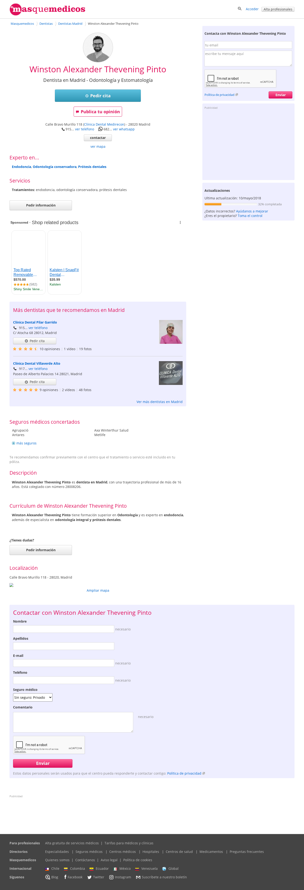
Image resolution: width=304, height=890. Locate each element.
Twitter (98, 877)
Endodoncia (21, 166)
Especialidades (57, 851)
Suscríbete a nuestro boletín (164, 877)
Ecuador (102, 868)
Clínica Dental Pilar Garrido (35, 322)
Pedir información (41, 205)
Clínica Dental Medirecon (104, 124)
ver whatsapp (124, 129)
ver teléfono (84, 129)
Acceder (252, 9)
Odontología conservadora (54, 166)
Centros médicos (122, 851)
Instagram (123, 877)
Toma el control (250, 215)
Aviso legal (109, 860)
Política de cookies (137, 860)
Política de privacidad (219, 95)
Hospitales (150, 851)
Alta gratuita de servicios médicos (72, 843)
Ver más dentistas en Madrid (160, 401)
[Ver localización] (98, 585)
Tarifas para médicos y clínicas (128, 843)
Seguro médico (25, 689)
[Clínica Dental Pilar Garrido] (171, 342)
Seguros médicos (89, 851)
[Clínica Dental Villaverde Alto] (171, 383)
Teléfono (20, 672)
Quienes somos (57, 860)
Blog (54, 877)
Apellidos (20, 638)
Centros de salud (179, 851)
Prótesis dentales (92, 166)
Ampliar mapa (98, 590)
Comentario (23, 707)
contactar (98, 137)
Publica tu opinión (100, 111)
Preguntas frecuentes (247, 851)
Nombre (20, 621)
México (125, 868)
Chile (55, 868)
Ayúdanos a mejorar (252, 211)
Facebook (75, 877)
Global (173, 868)
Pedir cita (100, 95)
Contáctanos (85, 860)
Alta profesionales (278, 9)
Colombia (77, 868)
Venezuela (149, 868)
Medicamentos (211, 851)
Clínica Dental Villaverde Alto (36, 363)
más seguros (26, 443)
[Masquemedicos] (48, 14)
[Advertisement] (248, 144)
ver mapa (97, 146)
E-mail (18, 655)
